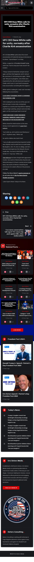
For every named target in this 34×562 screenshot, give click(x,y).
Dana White (11, 54)
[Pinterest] (23, 197)
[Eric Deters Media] (14, 2)
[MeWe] (27, 197)
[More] (21, 202)
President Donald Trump (22, 63)
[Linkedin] (19, 197)
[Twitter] (10, 197)
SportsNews (7, 37)
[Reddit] (15, 197)
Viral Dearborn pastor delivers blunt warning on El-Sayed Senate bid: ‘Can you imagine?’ (19, 438)
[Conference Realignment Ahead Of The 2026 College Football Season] (9, 279)
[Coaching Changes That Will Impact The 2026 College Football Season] (25, 279)
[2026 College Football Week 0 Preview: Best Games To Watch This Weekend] (9, 254)
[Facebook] (6, 197)
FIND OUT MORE (10, 488)
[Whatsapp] (17, 202)
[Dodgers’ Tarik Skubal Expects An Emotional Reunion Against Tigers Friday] (25, 304)
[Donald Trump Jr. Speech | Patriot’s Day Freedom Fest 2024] (17, 352)
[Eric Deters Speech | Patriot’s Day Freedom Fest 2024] (17, 383)
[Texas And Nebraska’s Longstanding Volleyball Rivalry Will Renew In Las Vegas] (25, 254)
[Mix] (12, 202)
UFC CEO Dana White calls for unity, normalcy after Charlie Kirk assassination (15, 218)
